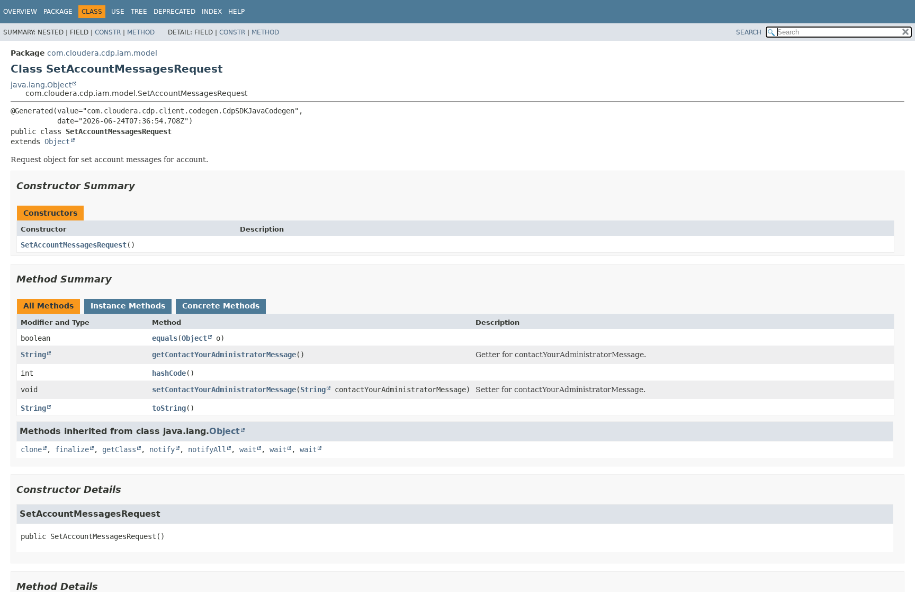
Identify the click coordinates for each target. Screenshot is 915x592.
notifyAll (207, 449)
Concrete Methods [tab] (220, 306)
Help (236, 11)
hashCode (169, 373)
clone (31, 449)
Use (117, 11)
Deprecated (174, 11)
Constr (108, 32)
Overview (20, 11)
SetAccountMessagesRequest (74, 245)
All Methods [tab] (48, 306)
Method (141, 32)
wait (247, 449)
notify (162, 449)
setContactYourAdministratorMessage (224, 389)
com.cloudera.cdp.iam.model (102, 53)
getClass (119, 449)
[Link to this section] (142, 185)
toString (169, 408)
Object (57, 141)
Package (58, 11)
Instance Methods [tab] (128, 306)
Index (212, 11)
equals (164, 338)
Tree (139, 11)
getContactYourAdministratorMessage (224, 354)
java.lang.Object (41, 85)
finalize (72, 449)
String (33, 354)
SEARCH (748, 32)
